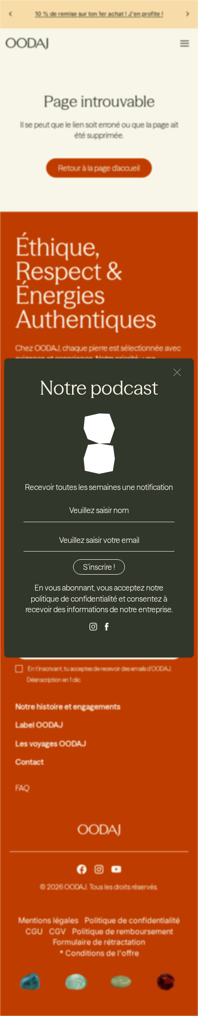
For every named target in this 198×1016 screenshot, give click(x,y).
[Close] (177, 372)
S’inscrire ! (99, 567)
